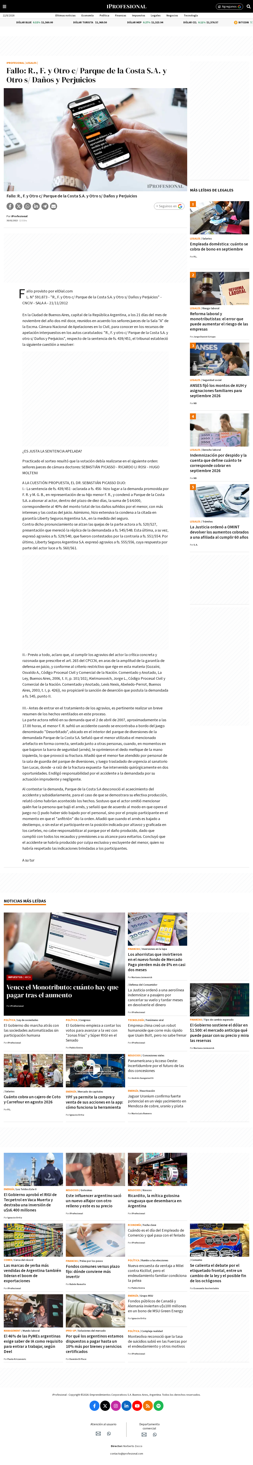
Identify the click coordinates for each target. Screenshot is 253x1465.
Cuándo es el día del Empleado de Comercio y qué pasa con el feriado (156, 1233)
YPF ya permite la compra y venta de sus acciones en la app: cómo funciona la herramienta (94, 1102)
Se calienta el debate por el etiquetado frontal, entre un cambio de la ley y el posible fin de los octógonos (218, 1273)
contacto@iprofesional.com (126, 1454)
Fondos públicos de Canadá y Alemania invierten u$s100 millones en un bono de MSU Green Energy (157, 1306)
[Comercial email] (144, 1434)
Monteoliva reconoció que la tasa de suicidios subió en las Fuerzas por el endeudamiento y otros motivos (157, 1341)
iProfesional (15, 63)
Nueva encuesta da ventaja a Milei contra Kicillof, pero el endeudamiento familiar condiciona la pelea (157, 1273)
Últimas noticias (65, 15)
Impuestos (138, 15)
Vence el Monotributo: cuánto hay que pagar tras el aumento (63, 990)
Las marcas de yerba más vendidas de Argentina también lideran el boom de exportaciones (32, 1273)
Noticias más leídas (25, 901)
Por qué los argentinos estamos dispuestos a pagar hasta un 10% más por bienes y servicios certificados (94, 1344)
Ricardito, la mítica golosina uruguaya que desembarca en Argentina (154, 1201)
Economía (87, 15)
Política (104, 15)
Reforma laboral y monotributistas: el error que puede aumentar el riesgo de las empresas (219, 321)
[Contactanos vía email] (98, 1433)
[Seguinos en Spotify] (158, 1406)
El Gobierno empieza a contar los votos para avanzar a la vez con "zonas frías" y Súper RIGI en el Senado (93, 1033)
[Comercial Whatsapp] (154, 1434)
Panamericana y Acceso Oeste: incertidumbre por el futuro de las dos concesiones (156, 1065)
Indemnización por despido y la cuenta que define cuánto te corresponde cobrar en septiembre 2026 (218, 463)
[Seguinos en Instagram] (116, 1406)
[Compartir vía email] (53, 206)
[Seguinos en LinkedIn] (126, 1406)
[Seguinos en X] (105, 1406)
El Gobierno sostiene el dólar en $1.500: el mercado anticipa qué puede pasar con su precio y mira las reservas (219, 1033)
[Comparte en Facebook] (10, 206)
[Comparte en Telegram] (44, 206)
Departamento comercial (149, 1426)
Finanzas (120, 15)
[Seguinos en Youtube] (137, 1406)
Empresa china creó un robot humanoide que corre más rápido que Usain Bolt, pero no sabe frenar (157, 1030)
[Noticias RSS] (148, 1406)
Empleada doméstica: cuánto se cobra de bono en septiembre (219, 246)
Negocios (172, 15)
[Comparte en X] (18, 206)
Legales (155, 15)
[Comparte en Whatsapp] (27, 206)
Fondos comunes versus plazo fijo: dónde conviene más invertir (93, 1271)
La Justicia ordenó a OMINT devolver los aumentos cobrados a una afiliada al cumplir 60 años (219, 532)
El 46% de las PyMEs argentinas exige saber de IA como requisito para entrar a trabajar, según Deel (33, 1344)
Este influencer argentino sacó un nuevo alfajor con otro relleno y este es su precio (93, 1201)
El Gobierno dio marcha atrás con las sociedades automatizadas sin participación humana (31, 1030)
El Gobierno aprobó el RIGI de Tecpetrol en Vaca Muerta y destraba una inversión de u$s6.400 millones (30, 1202)
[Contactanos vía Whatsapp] (109, 1433)
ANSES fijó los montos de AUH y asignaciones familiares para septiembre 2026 (218, 391)
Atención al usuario (103, 1424)
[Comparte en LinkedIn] (36, 206)
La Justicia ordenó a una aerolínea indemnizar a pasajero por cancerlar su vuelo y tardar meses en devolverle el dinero (156, 998)
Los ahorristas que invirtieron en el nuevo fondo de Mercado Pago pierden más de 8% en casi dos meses (156, 962)
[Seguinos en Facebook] (94, 1406)
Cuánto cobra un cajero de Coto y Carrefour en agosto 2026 (32, 1099)
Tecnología (191, 15)
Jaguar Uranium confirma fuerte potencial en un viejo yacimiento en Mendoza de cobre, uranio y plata (157, 1101)
